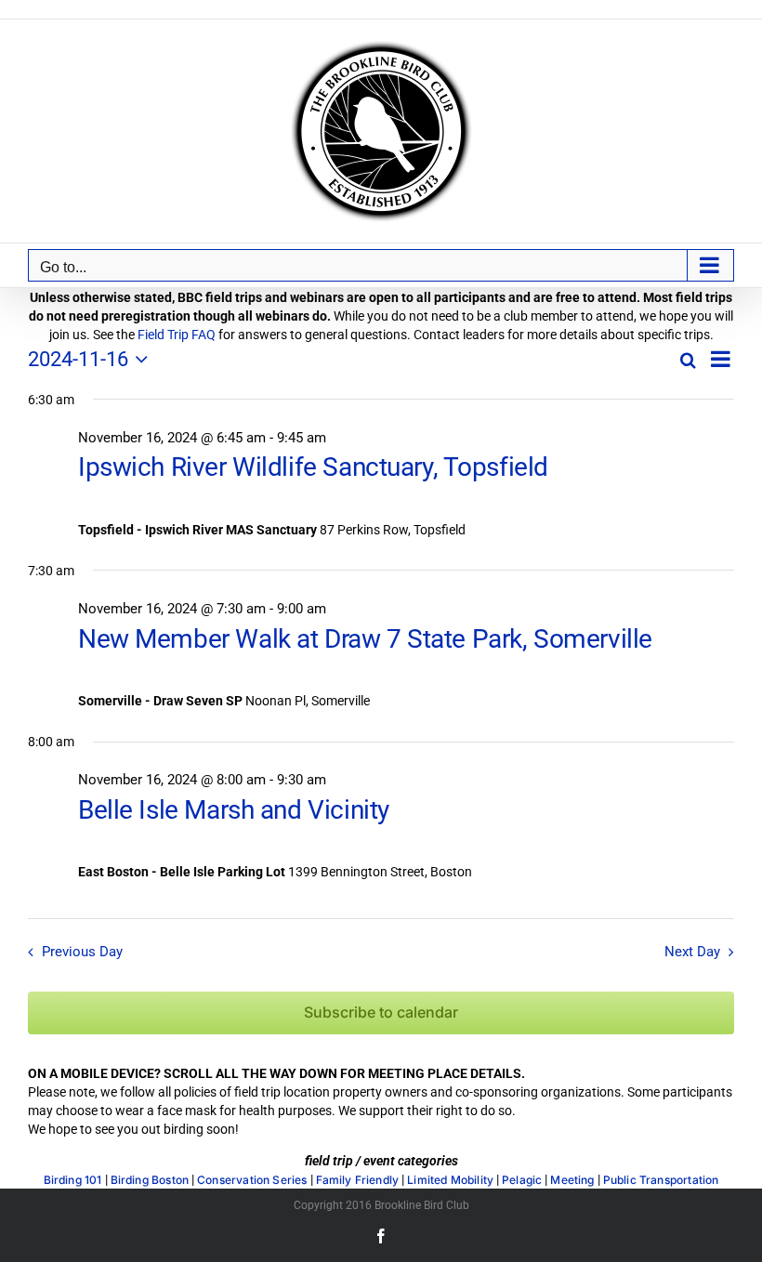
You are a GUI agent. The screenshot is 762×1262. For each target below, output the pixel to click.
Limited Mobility (450, 1180)
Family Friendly (358, 1180)
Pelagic (522, 1180)
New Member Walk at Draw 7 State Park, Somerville (365, 639)
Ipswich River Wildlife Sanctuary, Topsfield (313, 467)
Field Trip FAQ (177, 334)
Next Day (692, 951)
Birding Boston (150, 1180)
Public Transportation (661, 1180)
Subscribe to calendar (381, 1012)
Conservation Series (252, 1180)
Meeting (572, 1180)
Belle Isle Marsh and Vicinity (233, 810)
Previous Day (82, 951)
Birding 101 (73, 1180)
